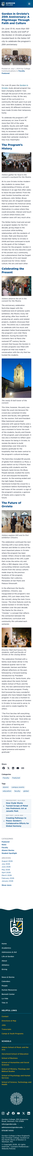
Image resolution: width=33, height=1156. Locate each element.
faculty (17, 791)
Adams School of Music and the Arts (15, 1048)
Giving (4, 969)
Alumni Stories (8, 850)
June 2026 (6, 867)
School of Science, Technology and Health (16, 1083)
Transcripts (6, 1029)
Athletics (5, 965)
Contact (5, 1016)
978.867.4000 (8, 1131)
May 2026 (6, 870)
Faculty (21, 71)
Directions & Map (9, 1021)
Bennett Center (8, 994)
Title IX (5, 1003)
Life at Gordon (8, 956)
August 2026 (7, 861)
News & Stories (8, 977)
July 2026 (6, 864)
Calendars (6, 981)
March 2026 (7, 875)
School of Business (10, 1058)
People (5, 986)
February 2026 (8, 878)
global (26, 791)
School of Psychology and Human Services (16, 1077)
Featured (5, 73)
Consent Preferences (20, 1147)
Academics (6, 948)
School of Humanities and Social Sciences (15, 1064)
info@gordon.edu (9, 1124)
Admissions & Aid (9, 952)
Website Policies (8, 1149)
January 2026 (7, 881)
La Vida (5, 999)
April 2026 (6, 873)
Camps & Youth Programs (12, 1034)
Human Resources (9, 990)
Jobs (4, 1025)
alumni (5, 787)
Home (4, 944)
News (4, 845)
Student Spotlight (9, 853)
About (4, 961)
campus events (18, 787)
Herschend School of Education (15, 1054)
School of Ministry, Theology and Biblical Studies (16, 1070)
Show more (6, 885)
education (7, 791)
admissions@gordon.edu (12, 1127)
